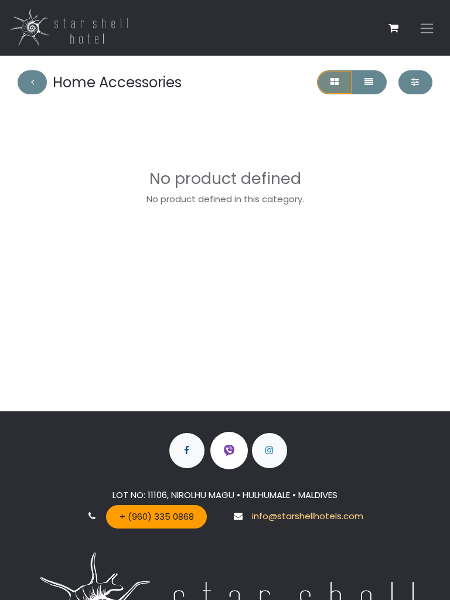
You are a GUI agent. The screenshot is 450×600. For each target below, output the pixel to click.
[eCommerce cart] (393, 28)
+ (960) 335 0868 (157, 516)
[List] (369, 82)
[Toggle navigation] (426, 28)
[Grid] (334, 82)
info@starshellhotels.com (307, 516)
